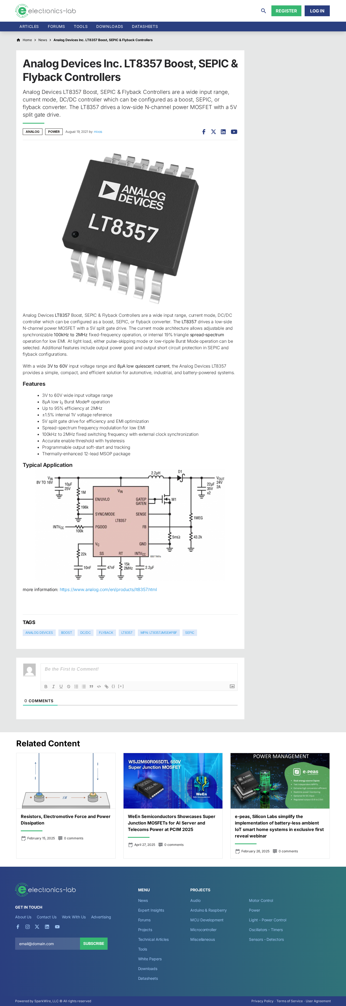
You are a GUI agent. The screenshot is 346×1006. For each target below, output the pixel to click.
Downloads (147, 968)
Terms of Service (290, 1001)
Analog (32, 132)
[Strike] (68, 686)
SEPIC (189, 633)
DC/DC (85, 633)
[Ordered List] (76, 686)
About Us (23, 917)
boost (66, 633)
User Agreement (318, 1001)
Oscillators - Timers (265, 929)
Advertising (101, 917)
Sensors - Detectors (266, 939)
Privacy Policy (262, 1001)
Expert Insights (151, 910)
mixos (98, 132)
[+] (121, 686)
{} (113, 686)
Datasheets (145, 26)
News (143, 900)
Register (286, 11)
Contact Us (46, 917)
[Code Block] (99, 686)
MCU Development (207, 920)
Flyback (106, 633)
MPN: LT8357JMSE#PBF (159, 633)
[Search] (263, 11)
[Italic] (53, 686)
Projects (145, 929)
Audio (195, 900)
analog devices (39, 633)
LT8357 (126, 633)
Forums (56, 26)
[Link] (106, 686)
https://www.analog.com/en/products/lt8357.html (108, 589)
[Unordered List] (84, 686)
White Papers (150, 958)
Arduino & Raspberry (208, 910)
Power (54, 132)
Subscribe (93, 943)
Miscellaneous (202, 939)
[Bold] (46, 686)
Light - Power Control (267, 920)
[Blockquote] (91, 686)
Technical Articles (153, 939)
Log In (317, 11)
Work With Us (74, 917)
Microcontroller (203, 929)
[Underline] (61, 686)
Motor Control (261, 900)
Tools (81, 26)
